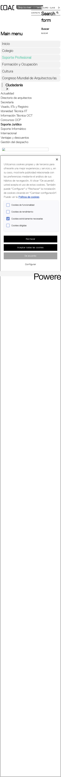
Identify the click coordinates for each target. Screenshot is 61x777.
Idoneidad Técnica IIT (14, 111)
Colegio (7, 50)
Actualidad (7, 93)
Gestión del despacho (14, 142)
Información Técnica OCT (17, 115)
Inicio (6, 44)
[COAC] (15, 13)
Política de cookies (28, 197)
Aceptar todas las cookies (30, 247)
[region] (30, 466)
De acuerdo (30, 255)
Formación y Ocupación (19, 64)
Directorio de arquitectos (16, 98)
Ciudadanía (14, 85)
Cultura (7, 71)
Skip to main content (29, 7)
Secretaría (7, 102)
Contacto (35, 12)
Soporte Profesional (16, 57)
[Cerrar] (57, 159)
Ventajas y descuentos (15, 138)
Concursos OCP (11, 120)
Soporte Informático (13, 129)
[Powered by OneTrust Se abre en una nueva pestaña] (46, 274)
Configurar (30, 264)
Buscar (45, 29)
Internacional (9, 133)
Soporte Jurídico (11, 124)
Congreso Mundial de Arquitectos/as (29, 78)
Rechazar (30, 238)
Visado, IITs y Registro (14, 107)
